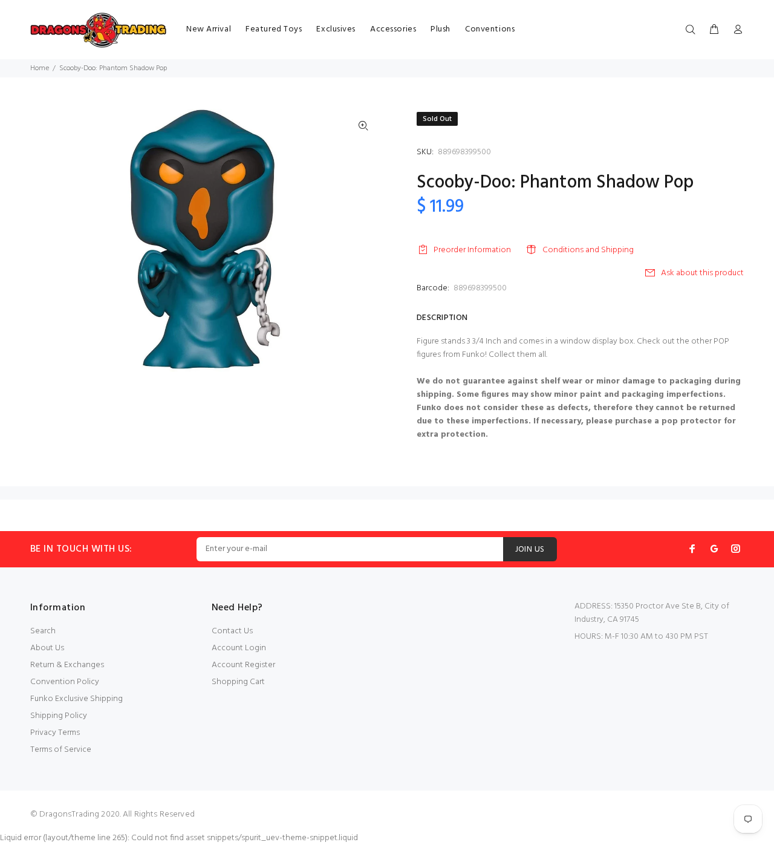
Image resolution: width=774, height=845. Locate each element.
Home (39, 68)
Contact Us (232, 631)
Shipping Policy (58, 716)
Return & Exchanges (67, 665)
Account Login (239, 648)
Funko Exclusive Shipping (76, 699)
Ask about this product (702, 273)
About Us (47, 648)
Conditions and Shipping (588, 250)
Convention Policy (64, 682)
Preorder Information (472, 250)
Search (43, 631)
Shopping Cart (238, 682)
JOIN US (530, 549)
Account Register (243, 665)
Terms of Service (60, 750)
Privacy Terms (55, 733)
